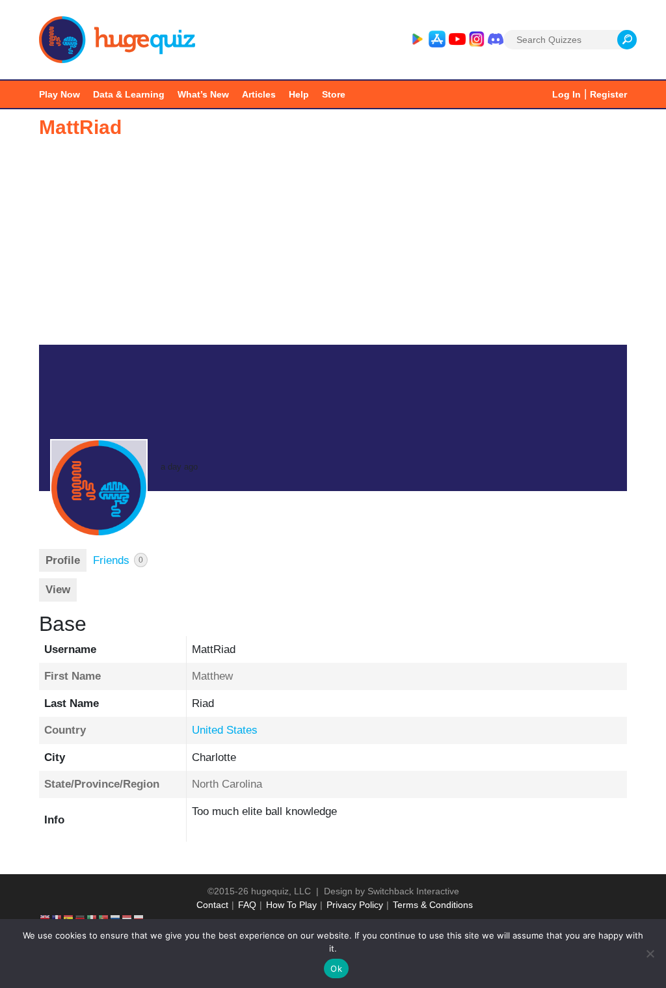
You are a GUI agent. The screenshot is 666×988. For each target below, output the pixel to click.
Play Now (59, 94)
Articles (259, 94)
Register (608, 94)
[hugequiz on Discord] (495, 39)
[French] (57, 918)
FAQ (247, 905)
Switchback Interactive (413, 891)
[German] (81, 918)
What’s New (203, 94)
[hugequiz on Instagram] (477, 39)
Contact (212, 905)
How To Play (291, 905)
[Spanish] (69, 918)
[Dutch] (127, 918)
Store (333, 94)
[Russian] (116, 918)
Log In (566, 94)
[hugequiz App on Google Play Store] (416, 39)
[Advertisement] (333, 247)
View (58, 589)
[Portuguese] (104, 918)
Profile (63, 560)
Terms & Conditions (433, 905)
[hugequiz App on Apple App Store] (437, 39)
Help (299, 94)
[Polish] (139, 918)
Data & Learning (129, 94)
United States (225, 730)
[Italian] (92, 918)
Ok (336, 968)
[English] (45, 918)
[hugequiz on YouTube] (457, 39)
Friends (118, 560)
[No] (649, 953)
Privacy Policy (354, 905)
